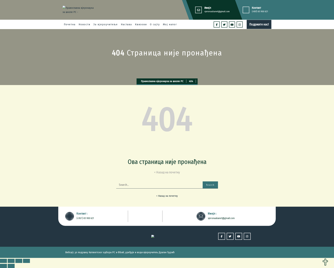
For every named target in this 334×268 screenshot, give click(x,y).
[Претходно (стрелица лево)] (3, 266)
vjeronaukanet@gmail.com (217, 11)
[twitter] (224, 24)
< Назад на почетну (167, 195)
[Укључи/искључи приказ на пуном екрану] (18, 261)
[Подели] (11, 261)
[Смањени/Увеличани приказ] (26, 261)
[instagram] (240, 24)
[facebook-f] (217, 24)
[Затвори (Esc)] (3, 261)
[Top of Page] (325, 262)
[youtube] (232, 24)
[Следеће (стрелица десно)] (11, 266)
